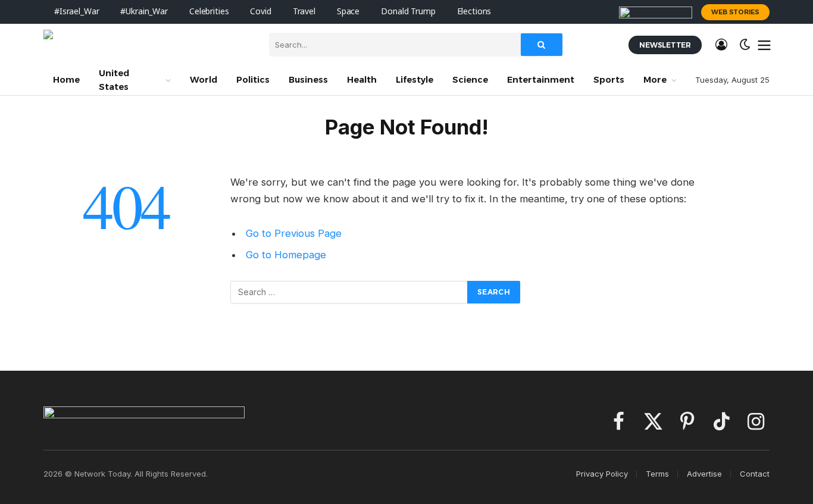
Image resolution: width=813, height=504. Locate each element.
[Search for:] (349, 292)
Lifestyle (414, 79)
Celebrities (209, 11)
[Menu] (764, 44)
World (203, 79)
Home (66, 79)
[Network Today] (147, 44)
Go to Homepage (286, 255)
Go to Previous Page (294, 233)
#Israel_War (76, 11)
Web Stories (735, 12)
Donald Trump (408, 11)
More (655, 79)
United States (114, 80)
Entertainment (540, 79)
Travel (304, 11)
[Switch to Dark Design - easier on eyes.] (745, 45)
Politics (253, 79)
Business (308, 79)
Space (348, 11)
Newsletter (665, 44)
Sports (608, 79)
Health (362, 79)
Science (470, 79)
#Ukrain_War (143, 11)
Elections (474, 11)
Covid (260, 11)
